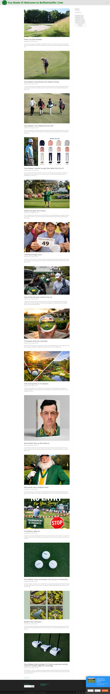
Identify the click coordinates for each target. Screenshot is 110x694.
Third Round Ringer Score (33, 255)
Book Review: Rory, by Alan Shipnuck (36, 443)
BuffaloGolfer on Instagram (80, 25)
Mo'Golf (26, 41)
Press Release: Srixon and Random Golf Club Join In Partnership (46, 579)
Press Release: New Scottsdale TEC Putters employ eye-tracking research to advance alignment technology (45, 665)
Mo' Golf (35, 41)
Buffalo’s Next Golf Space (32, 622)
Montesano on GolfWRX (79, 22)
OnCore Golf (77, 10)
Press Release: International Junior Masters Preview (41, 82)
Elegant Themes (32, 692)
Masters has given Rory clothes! (35, 211)
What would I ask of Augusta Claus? (36, 487)
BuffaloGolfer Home (79, 15)
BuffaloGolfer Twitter (79, 17)
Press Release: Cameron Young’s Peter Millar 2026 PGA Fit (44, 168)
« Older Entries (26, 677)
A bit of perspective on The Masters (36, 384)
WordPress (43, 692)
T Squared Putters (78, 12)
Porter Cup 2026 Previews (33, 39)
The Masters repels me (32, 531)
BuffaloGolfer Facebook (79, 19)
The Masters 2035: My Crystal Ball (35, 341)
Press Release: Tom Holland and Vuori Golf (38, 126)
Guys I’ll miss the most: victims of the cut (38, 297)
